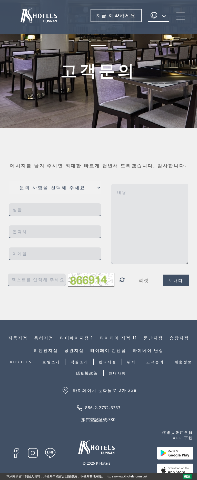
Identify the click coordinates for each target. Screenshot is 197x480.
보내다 (176, 280)
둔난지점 (153, 338)
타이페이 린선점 (108, 350)
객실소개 (79, 361)
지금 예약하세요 (116, 15)
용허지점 (44, 338)
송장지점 (179, 338)
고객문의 (155, 361)
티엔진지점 (46, 350)
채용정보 (183, 361)
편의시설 (107, 361)
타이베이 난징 (148, 350)
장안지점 (74, 350)
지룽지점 (18, 338)
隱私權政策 (87, 373)
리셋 (144, 280)
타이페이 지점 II (118, 338)
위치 (131, 361)
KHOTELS (21, 361)
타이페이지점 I (76, 338)
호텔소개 (51, 361)
